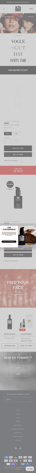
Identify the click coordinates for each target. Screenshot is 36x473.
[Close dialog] (35, 226)
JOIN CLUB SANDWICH (9, 241)
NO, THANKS (9, 244)
